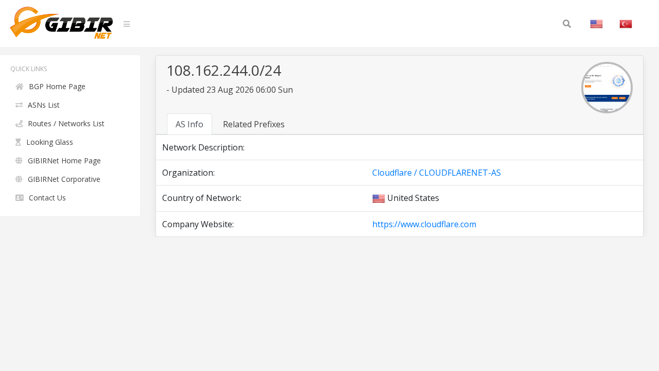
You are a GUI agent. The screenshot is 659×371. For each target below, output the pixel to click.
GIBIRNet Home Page (64, 160)
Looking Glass (49, 142)
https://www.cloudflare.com (424, 224)
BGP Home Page (57, 86)
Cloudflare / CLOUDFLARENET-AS (436, 172)
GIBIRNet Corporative (64, 179)
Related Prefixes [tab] (254, 124)
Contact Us (47, 198)
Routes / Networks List (66, 123)
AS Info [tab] (189, 124)
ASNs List (44, 105)
